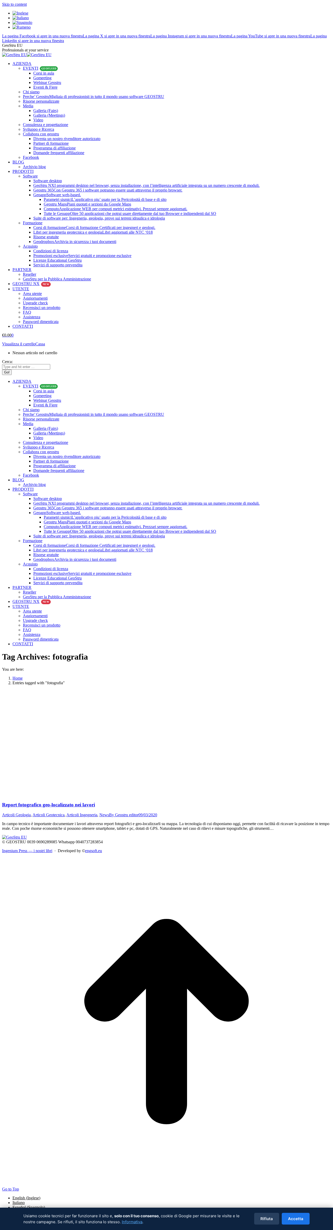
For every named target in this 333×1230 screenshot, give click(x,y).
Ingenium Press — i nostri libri (27, 850)
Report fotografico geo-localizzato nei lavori (48, 804)
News (104, 815)
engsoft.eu (93, 850)
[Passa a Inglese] (20, 13)
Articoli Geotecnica (49, 815)
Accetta (295, 1218)
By (123, 815)
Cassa (40, 344)
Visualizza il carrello (18, 344)
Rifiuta (266, 1218)
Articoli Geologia (16, 815)
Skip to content (14, 4)
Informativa (132, 1221)
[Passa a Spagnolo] (22, 22)
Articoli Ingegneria (81, 815)
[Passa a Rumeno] (21, 27)
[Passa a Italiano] (20, 18)
